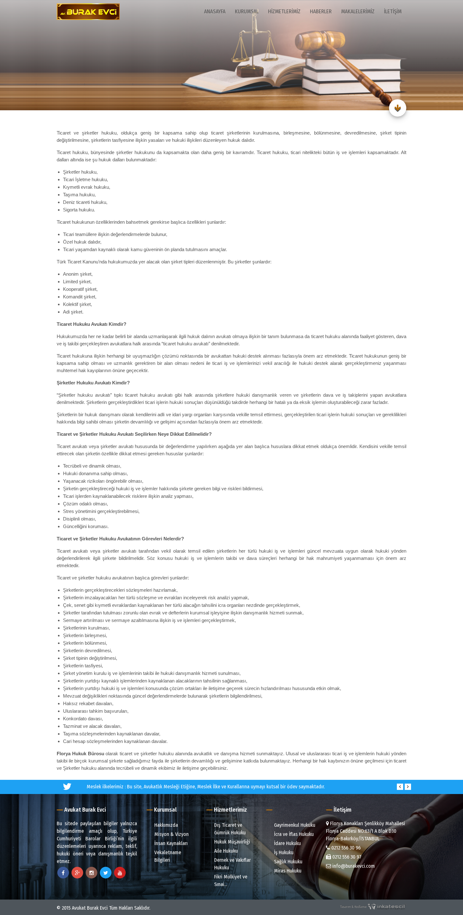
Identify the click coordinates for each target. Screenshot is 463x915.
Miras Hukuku (287, 871)
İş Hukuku (283, 852)
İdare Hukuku (287, 843)
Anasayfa (215, 11)
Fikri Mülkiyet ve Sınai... (230, 880)
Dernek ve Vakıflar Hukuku (232, 864)
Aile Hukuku (225, 851)
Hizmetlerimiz (284, 11)
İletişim (393, 11)
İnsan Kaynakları (170, 843)
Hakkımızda (165, 825)
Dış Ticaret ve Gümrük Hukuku (229, 829)
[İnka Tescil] (373, 906)
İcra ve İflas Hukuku (293, 834)
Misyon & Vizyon (171, 834)
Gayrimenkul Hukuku (294, 825)
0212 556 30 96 (345, 848)
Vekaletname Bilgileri (167, 856)
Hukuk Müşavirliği (231, 842)
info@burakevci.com (353, 866)
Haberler (321, 11)
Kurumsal (247, 11)
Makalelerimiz (357, 11)
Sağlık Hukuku (287, 862)
